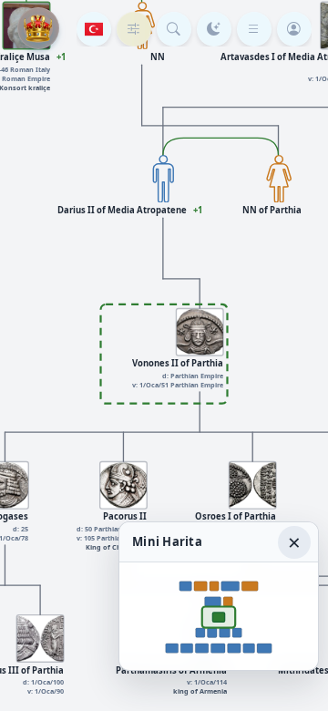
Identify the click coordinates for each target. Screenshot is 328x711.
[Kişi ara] (174, 29)
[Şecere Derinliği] (134, 29)
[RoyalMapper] (38, 28)
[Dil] (94, 29)
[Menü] (254, 29)
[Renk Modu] (214, 29)
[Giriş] (294, 29)
